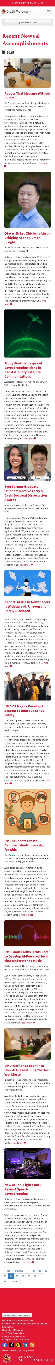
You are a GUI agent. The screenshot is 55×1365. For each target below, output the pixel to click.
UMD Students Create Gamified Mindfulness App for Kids (24, 845)
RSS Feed (32, 1345)
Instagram (18, 1345)
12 (46, 1270)
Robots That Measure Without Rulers (27, 95)
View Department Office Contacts (17, 1315)
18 (35, 1276)
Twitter (11, 1345)
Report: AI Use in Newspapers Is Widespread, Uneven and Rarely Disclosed (27, 606)
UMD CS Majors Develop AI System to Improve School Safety (24, 710)
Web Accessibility (10, 1350)
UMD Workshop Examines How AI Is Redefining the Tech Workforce (27, 1070)
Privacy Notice (27, 1350)
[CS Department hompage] (27, 1357)
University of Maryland (27, 3)
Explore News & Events (27, 22)
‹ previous (18, 1270)
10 (34, 1270)
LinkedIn (25, 1345)
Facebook (4, 1345)
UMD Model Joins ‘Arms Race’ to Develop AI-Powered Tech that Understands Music (27, 956)
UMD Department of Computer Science (22, 11)
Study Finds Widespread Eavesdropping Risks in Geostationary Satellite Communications (23, 370)
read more (29, 438)
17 (29, 1276)
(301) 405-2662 (21, 1339)
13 (5, 1276)
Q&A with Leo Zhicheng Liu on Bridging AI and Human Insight (27, 237)
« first (7, 1270)
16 (23, 1276)
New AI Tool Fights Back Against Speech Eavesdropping (23, 1189)
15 (17, 1276)
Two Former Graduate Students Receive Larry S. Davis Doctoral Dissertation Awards (25, 493)
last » (16, 1281)
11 (40, 1270)
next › (7, 1281)
